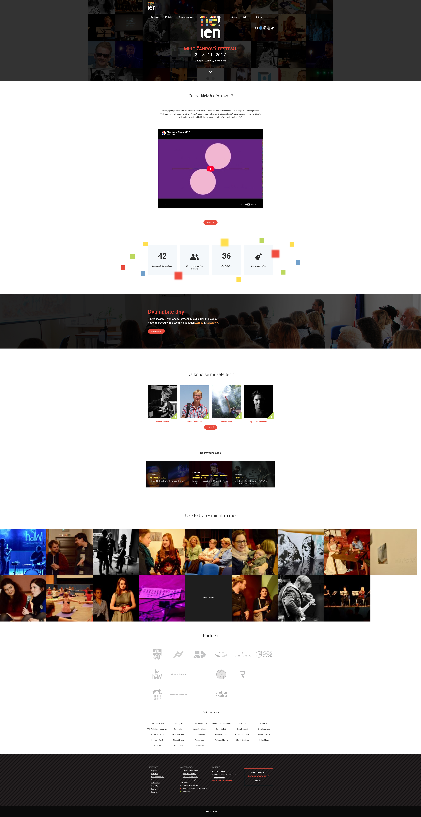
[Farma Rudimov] (157, 694)
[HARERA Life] (200, 694)
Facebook (260, 28)
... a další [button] (211, 427)
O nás (202, 17)
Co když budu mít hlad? (191, 785)
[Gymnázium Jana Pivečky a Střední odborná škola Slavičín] (264, 654)
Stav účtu (258, 781)
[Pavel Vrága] (243, 654)
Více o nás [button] (210, 222)
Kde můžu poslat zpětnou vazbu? (195, 788)
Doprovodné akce (186, 17)
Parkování (186, 791)
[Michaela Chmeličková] (221, 674)
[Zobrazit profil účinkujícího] (162, 401)
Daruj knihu (272, 28)
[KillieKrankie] (178, 694)
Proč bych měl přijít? (190, 777)
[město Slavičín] (157, 654)
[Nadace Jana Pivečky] (178, 654)
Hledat (257, 28)
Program (154, 17)
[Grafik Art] (200, 674)
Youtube (268, 28)
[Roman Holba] (243, 674)
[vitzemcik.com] (178, 674)
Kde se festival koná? (190, 770)
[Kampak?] (200, 654)
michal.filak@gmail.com (222, 780)
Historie (258, 17)
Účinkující (168, 17)
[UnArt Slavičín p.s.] (221, 654)
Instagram (264, 28)
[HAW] (157, 674)
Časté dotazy (217, 17)
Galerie (246, 17)
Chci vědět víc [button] (156, 331)
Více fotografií (208, 597)
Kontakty (233, 17)
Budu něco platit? (189, 774)
